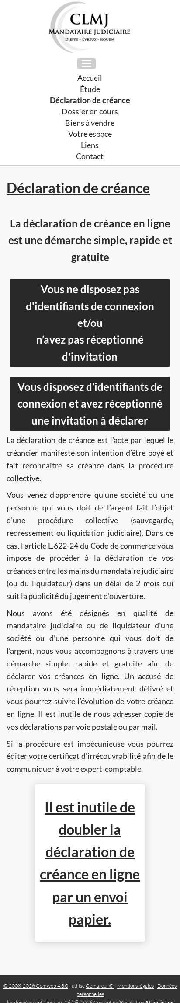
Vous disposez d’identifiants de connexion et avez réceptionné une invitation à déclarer (90, 403)
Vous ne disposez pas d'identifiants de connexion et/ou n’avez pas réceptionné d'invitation (90, 323)
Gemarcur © (100, 985)
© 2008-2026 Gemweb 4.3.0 (35, 985)
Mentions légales (135, 985)
